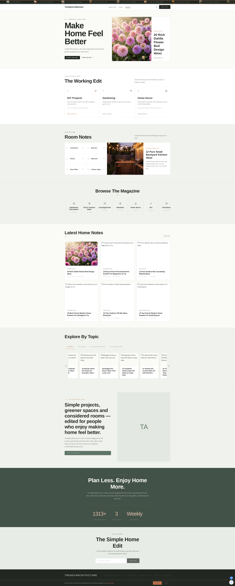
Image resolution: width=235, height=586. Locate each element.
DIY (125, 575)
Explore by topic (87, 57)
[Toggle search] (156, 7)
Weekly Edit (164, 7)
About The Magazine (73, 453)
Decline (166, 583)
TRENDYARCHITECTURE (81, 575)
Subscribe (133, 560)
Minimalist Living (146, 575)
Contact (128, 7)
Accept (157, 583)
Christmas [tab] (70, 346)
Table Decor (166, 575)
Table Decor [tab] (82, 346)
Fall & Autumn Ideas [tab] (116, 346)
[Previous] (66, 366)
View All (167, 235)
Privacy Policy (110, 583)
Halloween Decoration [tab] (97, 346)
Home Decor (112, 7)
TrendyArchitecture (74, 7)
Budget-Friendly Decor (112, 575)
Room (120, 7)
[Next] (168, 366)
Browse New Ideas (72, 57)
